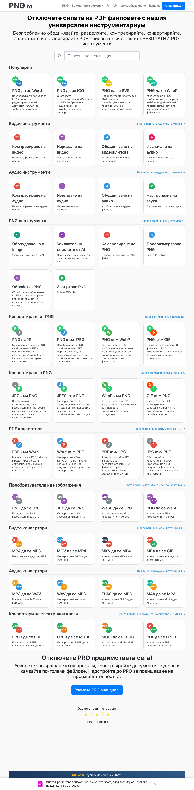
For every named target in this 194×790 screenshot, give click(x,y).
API (115, 5)
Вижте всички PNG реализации (164, 316)
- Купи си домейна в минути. (97, 775)
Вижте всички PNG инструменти (163, 220)
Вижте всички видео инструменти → (161, 123)
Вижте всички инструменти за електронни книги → (151, 613)
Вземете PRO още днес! (97, 690)
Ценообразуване (133, 5)
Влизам (154, 5)
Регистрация (173, 6)
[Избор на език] (108, 5)
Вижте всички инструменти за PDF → (160, 428)
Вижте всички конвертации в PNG (162, 372)
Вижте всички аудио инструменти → (161, 172)
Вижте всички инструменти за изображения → (154, 485)
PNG (65, 5)
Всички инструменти (87, 5)
